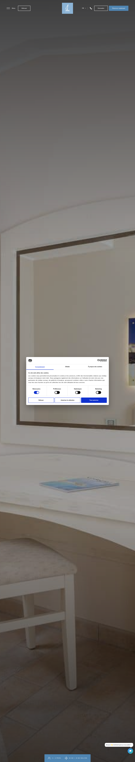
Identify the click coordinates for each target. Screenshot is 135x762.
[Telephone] (91, 8)
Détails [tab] (67, 366)
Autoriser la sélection (67, 400)
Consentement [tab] (40, 367)
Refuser (41, 400)
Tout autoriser (93, 400)
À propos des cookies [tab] (95, 366)
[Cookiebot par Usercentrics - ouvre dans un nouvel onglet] (99, 360)
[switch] (57, 392)
